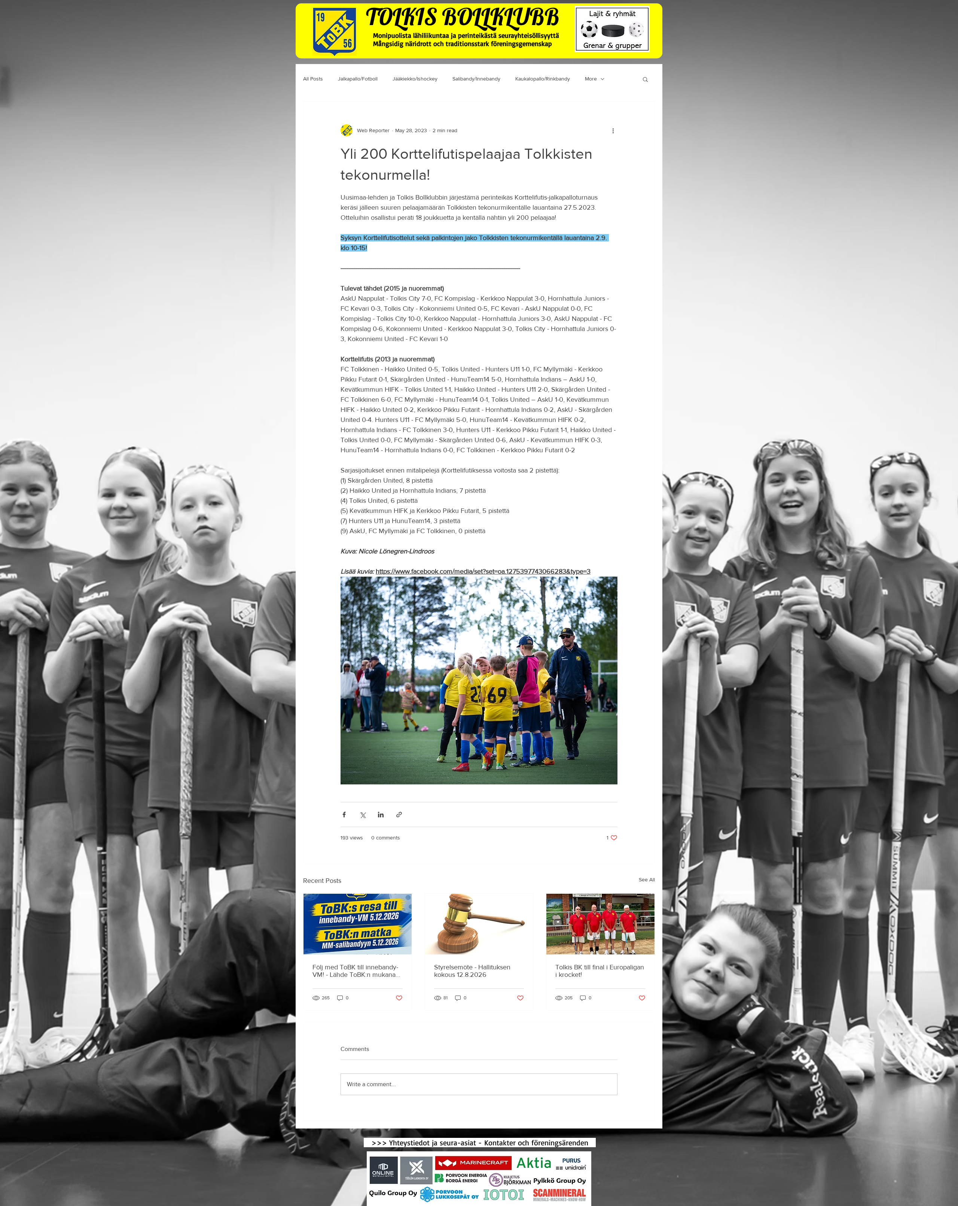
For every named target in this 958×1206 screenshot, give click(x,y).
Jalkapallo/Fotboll (358, 79)
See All (647, 880)
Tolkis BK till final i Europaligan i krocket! (599, 970)
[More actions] (612, 130)
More (591, 79)
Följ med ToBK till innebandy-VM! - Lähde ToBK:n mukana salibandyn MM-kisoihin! (355, 970)
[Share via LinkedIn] (380, 814)
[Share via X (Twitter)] (362, 814)
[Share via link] (399, 814)
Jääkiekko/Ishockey (415, 79)
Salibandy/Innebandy (476, 79)
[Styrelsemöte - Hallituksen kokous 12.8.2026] (479, 924)
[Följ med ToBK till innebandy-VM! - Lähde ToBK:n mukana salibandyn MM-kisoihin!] (357, 924)
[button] (645, 79)
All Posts (313, 79)
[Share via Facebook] (344, 814)
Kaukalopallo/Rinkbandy (542, 79)
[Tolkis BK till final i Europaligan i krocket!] (600, 924)
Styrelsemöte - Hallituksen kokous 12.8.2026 (472, 970)
